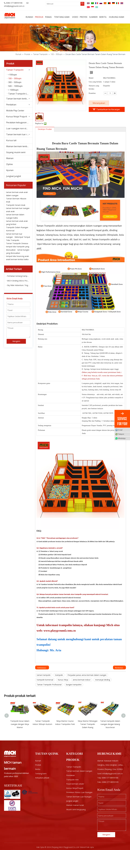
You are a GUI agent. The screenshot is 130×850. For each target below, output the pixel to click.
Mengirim (16, 341)
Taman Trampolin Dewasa (17, 243)
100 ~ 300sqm (14, 78)
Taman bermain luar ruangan (19, 134)
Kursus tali (11, 140)
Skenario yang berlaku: (94, 87)
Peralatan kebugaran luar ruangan (19, 122)
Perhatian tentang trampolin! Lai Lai (18, 276)
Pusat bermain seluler (75, 784)
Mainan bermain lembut (17, 146)
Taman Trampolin (14, 69)
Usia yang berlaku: (95, 82)
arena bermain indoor (82, 680)
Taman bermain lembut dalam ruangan (19, 98)
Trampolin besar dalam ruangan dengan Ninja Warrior (19, 724)
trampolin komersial (45, 680)
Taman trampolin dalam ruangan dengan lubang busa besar (110, 724)
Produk (38, 765)
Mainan (9, 158)
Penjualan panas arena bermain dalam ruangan (87, 675)
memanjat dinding (102, 680)
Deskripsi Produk (45, 129)
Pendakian (11, 104)
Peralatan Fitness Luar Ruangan (79, 792)
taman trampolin (44, 675)
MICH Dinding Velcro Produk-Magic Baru (18, 280)
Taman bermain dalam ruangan (79, 771)
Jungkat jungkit (13, 176)
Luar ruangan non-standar (19, 128)
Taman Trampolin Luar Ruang (20, 93)
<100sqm (12, 74)
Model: (91, 78)
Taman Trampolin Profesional (49, 684)
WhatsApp (122, 438)
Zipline (9, 164)
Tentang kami (40, 773)
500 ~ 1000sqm (15, 86)
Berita (37, 769)
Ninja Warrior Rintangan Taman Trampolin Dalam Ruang (88, 724)
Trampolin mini (72, 779)
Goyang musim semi (15, 152)
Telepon (121, 434)
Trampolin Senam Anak (15, 205)
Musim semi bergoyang (76, 809)
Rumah (38, 761)
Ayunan (9, 170)
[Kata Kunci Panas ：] (82, 4)
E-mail (120, 430)
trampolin (59, 675)
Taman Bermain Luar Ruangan (79, 796)
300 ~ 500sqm (14, 82)
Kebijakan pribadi (42, 778)
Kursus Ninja (63, 680)
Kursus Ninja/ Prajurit (16, 116)
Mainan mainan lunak (75, 805)
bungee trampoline (74, 684)
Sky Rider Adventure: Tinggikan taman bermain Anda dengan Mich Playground (18, 285)
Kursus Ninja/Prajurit (74, 788)
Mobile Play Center (15, 110)
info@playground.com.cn (14, 6)
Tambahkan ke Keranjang (108, 110)
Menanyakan (99, 103)
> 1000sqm (13, 89)
